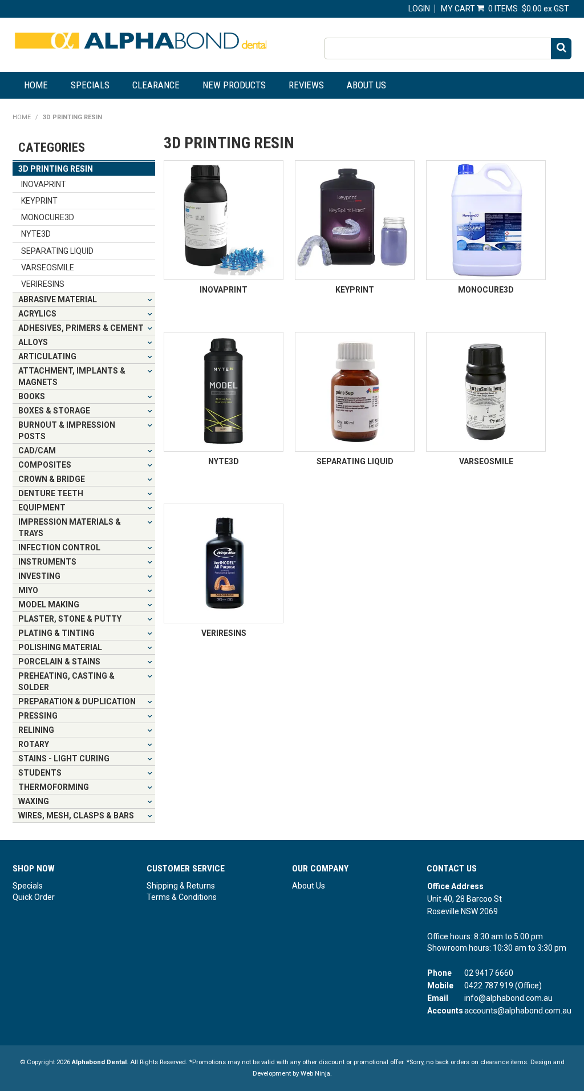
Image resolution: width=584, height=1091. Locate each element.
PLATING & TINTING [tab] (56, 633)
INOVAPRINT (224, 289)
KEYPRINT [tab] (39, 200)
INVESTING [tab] (39, 576)
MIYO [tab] (28, 590)
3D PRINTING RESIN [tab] (55, 168)
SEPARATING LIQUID (355, 461)
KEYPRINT (354, 289)
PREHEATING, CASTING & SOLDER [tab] (66, 681)
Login (419, 8)
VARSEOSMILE (486, 461)
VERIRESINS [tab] (42, 284)
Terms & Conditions (182, 897)
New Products (234, 85)
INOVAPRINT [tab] (43, 184)
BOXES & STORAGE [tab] (54, 410)
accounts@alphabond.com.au (517, 1010)
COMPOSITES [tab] (44, 464)
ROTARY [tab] (33, 744)
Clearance (156, 85)
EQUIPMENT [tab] (42, 507)
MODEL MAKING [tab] (48, 604)
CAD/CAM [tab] (37, 450)
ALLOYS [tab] (33, 342)
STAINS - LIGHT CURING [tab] (64, 758)
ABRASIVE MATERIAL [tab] (57, 299)
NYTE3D (223, 461)
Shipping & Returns (181, 885)
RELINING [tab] (36, 730)
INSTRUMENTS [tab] (47, 561)
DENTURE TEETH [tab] (50, 493)
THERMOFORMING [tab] (53, 787)
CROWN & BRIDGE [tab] (51, 479)
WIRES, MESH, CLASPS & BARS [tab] (76, 815)
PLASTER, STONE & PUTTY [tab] (69, 618)
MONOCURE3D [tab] (47, 217)
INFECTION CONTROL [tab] (59, 547)
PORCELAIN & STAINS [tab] (59, 661)
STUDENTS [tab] (40, 772)
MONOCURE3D (486, 289)
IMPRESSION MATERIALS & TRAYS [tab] (69, 527)
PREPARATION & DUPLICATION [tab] (77, 701)
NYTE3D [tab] (36, 233)
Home (36, 85)
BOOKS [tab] (31, 396)
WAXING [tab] (33, 801)
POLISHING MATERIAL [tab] (60, 647)
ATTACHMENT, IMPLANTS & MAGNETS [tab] (71, 376)
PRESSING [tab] (38, 715)
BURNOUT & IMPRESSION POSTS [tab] (66, 430)
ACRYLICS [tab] (37, 313)
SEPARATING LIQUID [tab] (57, 250)
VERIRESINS (223, 633)
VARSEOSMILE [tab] (47, 267)
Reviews (306, 85)
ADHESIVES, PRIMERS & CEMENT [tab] (81, 327)
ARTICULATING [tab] (47, 356)
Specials (90, 85)
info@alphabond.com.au (508, 998)
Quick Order (34, 897)
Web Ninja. (316, 1073)
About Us (366, 85)
